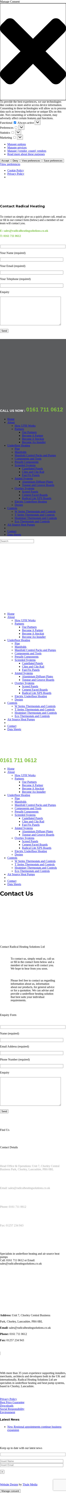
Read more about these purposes (26, 154)
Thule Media (30, 1484)
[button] (33, 51)
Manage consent (10, 1491)
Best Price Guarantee (12, 1402)
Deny (15, 160)
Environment (7, 1412)
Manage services (17, 147)
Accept (5, 160)
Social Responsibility (12, 1408)
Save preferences (53, 160)
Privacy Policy (15, 173)
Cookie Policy (15, 170)
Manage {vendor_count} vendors (26, 150)
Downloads (6, 1405)
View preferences (31, 160)
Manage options (16, 144)
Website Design (9, 1484)
